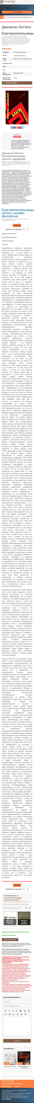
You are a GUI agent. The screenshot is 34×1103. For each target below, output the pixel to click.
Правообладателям (8, 1081)
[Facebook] (14, 127)
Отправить (17, 1041)
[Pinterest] (19, 127)
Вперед (17, 225)
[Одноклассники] (17, 127)
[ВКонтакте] (12, 127)
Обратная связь (7, 1086)
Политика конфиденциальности (12, 1083)
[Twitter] (22, 127)
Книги (15, 58)
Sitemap (17, 1086)
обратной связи (6, 1099)
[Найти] (30, 8)
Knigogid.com (10, 2)
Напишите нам (15, 147)
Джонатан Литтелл (19, 55)
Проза (20, 58)
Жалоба (17, 136)
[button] (5, 1011)
